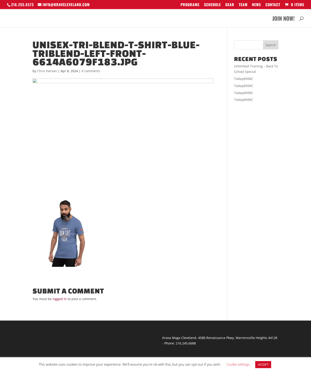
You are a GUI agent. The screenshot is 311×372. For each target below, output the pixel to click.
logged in (60, 299)
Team (243, 5)
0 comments (91, 71)
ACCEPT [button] (263, 364)
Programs (190, 5)
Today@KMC (243, 78)
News (256, 5)
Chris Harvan (47, 71)
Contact (272, 5)
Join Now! (283, 19)
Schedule (212, 5)
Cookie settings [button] (238, 364)
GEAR (229, 5)
